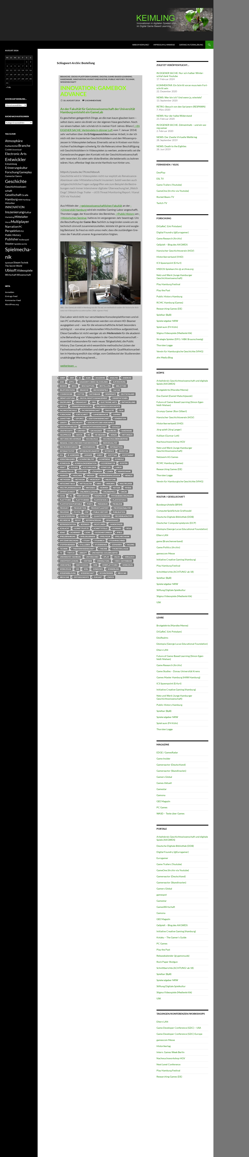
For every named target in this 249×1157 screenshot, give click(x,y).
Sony (87, 532)
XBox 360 (122, 573)
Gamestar (162, 789)
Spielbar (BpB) (164, 314)
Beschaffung (88, 386)
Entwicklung (128, 402)
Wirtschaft (10, 274)
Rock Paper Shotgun (167, 961)
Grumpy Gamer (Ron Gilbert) (172, 411)
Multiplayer (126, 483)
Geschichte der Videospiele (100, 422)
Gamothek (65, 418)
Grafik (25, 195)
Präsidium (103, 504)
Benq (74, 386)
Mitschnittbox (67, 483)
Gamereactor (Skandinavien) (171, 770)
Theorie (103, 549)
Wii (77, 569)
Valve (117, 557)
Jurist (100, 455)
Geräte (63, 422)
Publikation (119, 512)
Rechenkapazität (123, 516)
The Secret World (13, 266)
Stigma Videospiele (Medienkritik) (174, 333)
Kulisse (74, 467)
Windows (98, 569)
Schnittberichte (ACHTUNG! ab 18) (175, 571)
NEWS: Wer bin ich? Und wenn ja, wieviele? (179, 97)
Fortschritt (82, 414)
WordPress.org (12, 304)
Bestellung (105, 386)
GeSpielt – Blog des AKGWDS (172, 244)
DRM (94, 402)
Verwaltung (103, 561)
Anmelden (9, 292)
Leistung (82, 471)
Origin (123, 492)
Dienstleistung (67, 398)
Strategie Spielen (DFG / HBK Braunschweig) (180, 339)
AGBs (88, 378)
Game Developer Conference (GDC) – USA (179, 1027)
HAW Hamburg (24, 200)
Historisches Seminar (70, 439)
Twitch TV (162, 203)
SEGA (128, 528)
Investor (123, 451)
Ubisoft (83, 553)
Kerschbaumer (67, 459)
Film (121, 410)
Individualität (110, 443)
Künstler (106, 467)
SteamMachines (117, 540)
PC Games (162, 807)
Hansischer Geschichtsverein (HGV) (175, 250)
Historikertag (164, 1046)
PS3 (22, 231)
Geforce (79, 418)
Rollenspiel (24, 239)
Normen (104, 488)
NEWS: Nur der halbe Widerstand (174, 115)
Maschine (77, 475)
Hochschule (92, 439)
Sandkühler (116, 524)
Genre (18, 176)
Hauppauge (65, 435)
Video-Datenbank (123, 561)
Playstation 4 (119, 500)
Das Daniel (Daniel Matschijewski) (174, 395)
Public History (116, 79)
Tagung (130, 544)
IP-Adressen (73, 455)
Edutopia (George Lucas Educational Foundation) (182, 529)
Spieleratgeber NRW (167, 320)
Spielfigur (105, 536)
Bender (63, 386)
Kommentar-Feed (13, 300)
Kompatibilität (87, 459)
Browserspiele (100, 390)
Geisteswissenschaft (99, 418)
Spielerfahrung (68, 536)
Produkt (64, 508)
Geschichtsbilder (68, 427)
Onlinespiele (109, 492)
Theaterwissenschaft (83, 549)
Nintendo (90, 488)
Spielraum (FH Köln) (167, 326)
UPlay (106, 557)
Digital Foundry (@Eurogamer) (173, 232)
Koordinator (108, 463)
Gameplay (25, 172)
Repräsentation (68, 524)
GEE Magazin (163, 801)
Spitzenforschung (69, 540)
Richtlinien (99, 524)
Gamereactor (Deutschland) (171, 764)
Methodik (80, 479)
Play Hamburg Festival (168, 284)
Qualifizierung (67, 516)
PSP (87, 512)
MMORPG (110, 483)
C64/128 (116, 390)
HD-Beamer (100, 435)
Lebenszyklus (67, 471)
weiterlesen (68, 365)
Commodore (66, 394)
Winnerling (113, 569)
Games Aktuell (164, 783)
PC (71, 496)
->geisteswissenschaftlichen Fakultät (100, 205)
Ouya (62, 496)
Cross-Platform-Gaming (85, 76)
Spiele (119, 532)
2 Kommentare (93, 100)
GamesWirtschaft (166, 906)
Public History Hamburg (169, 296)
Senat (63, 532)
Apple (72, 382)
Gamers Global (164, 776)
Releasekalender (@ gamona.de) (173, 955)
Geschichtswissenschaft (94, 427)
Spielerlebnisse (87, 536)
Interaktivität (67, 451)
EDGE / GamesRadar (167, 752)
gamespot (162, 894)
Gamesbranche (100, 414)
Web (95, 565)
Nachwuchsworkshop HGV (171, 441)
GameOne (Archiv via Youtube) (173, 190)
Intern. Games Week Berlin (170, 1052)
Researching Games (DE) (169, 308)
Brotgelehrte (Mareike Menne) (172, 389)
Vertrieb (87, 561)
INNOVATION (79, 79)
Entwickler (15, 159)
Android (127, 378)
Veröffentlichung (69, 561)
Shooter (9, 243)
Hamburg (112, 431)
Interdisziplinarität (89, 451)
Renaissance (112, 520)
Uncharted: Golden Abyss (105, 553)
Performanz (83, 496)
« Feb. (8, 87)
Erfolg (63, 406)
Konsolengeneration (86, 463)
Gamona (161, 795)
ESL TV (160, 178)
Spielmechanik (122, 536)
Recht (78, 520)
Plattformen (82, 500)
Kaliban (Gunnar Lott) (168, 435)
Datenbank (94, 394)
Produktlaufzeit (100, 508)
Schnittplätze (81, 528)
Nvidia (128, 488)
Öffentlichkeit (67, 492)
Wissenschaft (68, 82)
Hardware (66, 79)
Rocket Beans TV (165, 196)
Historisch (127, 435)
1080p (62, 378)
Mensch (128, 475)
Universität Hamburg (70, 557)
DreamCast (81, 402)
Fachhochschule (68, 410)
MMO (99, 483)
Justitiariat (128, 455)
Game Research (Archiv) (169, 238)
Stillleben (85, 544)
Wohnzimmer (106, 573)
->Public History (124, 213)
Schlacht (64, 528)
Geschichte (77, 422)
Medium (90, 475)
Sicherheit (75, 532)
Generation (120, 418)
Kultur (27, 212)
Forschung (65, 414)
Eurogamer (162, 858)
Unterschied (92, 557)
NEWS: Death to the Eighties (171, 146)
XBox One (64, 577)
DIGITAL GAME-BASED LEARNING (116, 76)
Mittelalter (86, 483)
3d (80, 378)
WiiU (86, 569)
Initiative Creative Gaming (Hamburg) (176, 559)
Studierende (101, 544)
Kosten (123, 463)
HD (88, 435)
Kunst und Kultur (97, 79)
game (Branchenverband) (170, 541)
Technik (130, 79)
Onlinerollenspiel (89, 492)
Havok (79, 435)
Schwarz (116, 528)
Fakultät (109, 410)
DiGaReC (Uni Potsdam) (169, 226)
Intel (102, 447)
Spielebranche (20, 244)
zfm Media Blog (165, 357)
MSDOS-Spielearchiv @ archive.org (175, 269)
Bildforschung (67, 390)
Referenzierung (93, 520)
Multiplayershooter (70, 488)
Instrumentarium (69, 447)
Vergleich (129, 557)
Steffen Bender (67, 544)
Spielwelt (9, 262)
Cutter (80, 394)
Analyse (114, 378)
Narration (11, 226)
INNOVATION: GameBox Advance (93, 90)
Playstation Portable (71, 504)
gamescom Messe (166, 553)
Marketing (9, 217)
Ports (90, 504)
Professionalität (122, 508)
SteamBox (99, 540)
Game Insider (163, 758)
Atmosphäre (14, 141)
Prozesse (64, 512)
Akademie (100, 378)
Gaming (117, 414)
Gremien (81, 431)
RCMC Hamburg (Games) (170, 302)
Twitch (71, 553)
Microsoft (95, 479)
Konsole (119, 459)
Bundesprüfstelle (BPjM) (169, 504)
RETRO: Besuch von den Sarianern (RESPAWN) (181, 106)
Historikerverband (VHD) (170, 256)
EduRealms (162, 637)
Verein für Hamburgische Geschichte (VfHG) (180, 351)
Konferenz (104, 459)
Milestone (110, 479)
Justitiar (112, 455)
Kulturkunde (89, 467)
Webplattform (110, 565)
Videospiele (65, 565)
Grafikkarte (66, 431)
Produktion (80, 508)
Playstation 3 (101, 500)
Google (116, 427)
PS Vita (77, 512)
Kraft (63, 467)
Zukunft (98, 577)
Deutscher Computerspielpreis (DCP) (176, 522)
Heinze (113, 435)
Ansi (62, 382)
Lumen (110, 471)
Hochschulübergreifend (115, 439)
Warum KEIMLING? (140, 45)
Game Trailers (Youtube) (169, 184)
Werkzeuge (65, 569)
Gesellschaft (13, 195)
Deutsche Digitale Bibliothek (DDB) (175, 516)
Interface (109, 451)
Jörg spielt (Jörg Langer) (169, 429)
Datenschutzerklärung (191, 45)
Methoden (65, 479)
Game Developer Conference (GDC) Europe (179, 1033)
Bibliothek (121, 386)
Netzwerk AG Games (167, 457)
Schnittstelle (101, 528)
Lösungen (97, 471)
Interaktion (116, 447)
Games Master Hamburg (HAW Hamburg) (178, 677)
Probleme (117, 504)
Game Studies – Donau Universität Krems (178, 671)
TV (61, 553)
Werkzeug (127, 565)
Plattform (65, 500)
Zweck (110, 577)
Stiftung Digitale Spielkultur (171, 590)
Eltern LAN (162, 535)
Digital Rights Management (94, 398)
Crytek (8, 149)
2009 (72, 378)
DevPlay (161, 172)
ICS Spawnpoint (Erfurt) (169, 262)
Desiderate (110, 394)
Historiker (10, 203)
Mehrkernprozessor (109, 475)
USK (159, 602)
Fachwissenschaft (91, 410)
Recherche (65, 520)
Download (17, 149)
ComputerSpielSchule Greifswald (174, 510)
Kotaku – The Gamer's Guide (171, 937)
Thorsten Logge (120, 549)
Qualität (84, 516)
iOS (61, 455)
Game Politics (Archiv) (168, 547)
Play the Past (163, 290)
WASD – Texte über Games (170, 813)
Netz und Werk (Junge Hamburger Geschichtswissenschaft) (174, 277)
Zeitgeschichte (81, 577)
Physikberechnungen (121, 496)
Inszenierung (89, 447)
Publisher (12, 239)
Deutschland (127, 394)
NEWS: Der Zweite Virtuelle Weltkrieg (177, 137)
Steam (86, 540)
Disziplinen (65, 402)
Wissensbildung (68, 573)
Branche (65, 76)
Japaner (88, 455)
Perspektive (100, 496)
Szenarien (117, 544)
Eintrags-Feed (11, 296)
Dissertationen (120, 398)
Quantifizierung (102, 516)
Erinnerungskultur (82, 406)
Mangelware (124, 471)
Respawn (85, 524)
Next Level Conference (168, 1064)
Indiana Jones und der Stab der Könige (79, 443)
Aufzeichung (119, 382)
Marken (64, 475)
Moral (8, 222)
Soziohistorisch (103, 532)
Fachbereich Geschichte (108, 406)
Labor (118, 467)
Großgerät (96, 431)
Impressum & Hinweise (164, 45)
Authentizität (11, 146)
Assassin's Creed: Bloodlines (93, 382)
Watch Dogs (82, 565)
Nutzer (116, 488)
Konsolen (65, 463)
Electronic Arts (109, 402)
